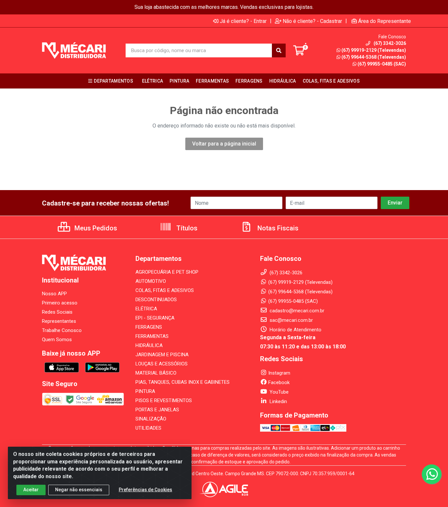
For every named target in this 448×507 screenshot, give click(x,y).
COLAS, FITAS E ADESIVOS (164, 290)
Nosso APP (54, 294)
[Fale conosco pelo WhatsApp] (431, 474)
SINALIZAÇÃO (150, 419)
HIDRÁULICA (149, 345)
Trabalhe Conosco (62, 330)
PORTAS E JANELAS (157, 410)
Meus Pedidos (95, 228)
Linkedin (277, 401)
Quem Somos (57, 339)
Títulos (186, 228)
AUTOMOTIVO (150, 281)
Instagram (279, 373)
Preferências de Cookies (145, 489)
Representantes (59, 321)
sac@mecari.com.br (290, 320)
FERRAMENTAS (152, 336)
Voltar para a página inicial (224, 144)
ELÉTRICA (146, 309)
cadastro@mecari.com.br (296, 311)
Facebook (279, 382)
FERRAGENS (148, 327)
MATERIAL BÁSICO (155, 373)
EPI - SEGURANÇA (154, 318)
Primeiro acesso (59, 303)
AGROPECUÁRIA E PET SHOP (166, 272)
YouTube (278, 392)
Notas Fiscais (277, 228)
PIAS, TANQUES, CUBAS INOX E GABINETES (182, 382)
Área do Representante (384, 21)
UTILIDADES (148, 428)
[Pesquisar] (279, 50)
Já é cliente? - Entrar (243, 21)
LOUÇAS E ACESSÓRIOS (161, 364)
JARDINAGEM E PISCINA (162, 355)
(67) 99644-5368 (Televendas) (373, 57)
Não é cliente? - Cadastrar (312, 21)
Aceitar (31, 489)
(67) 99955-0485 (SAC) (381, 64)
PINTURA (145, 391)
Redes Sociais (57, 312)
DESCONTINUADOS (156, 299)
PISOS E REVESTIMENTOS (163, 400)
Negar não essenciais (78, 489)
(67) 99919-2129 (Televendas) (373, 50)
